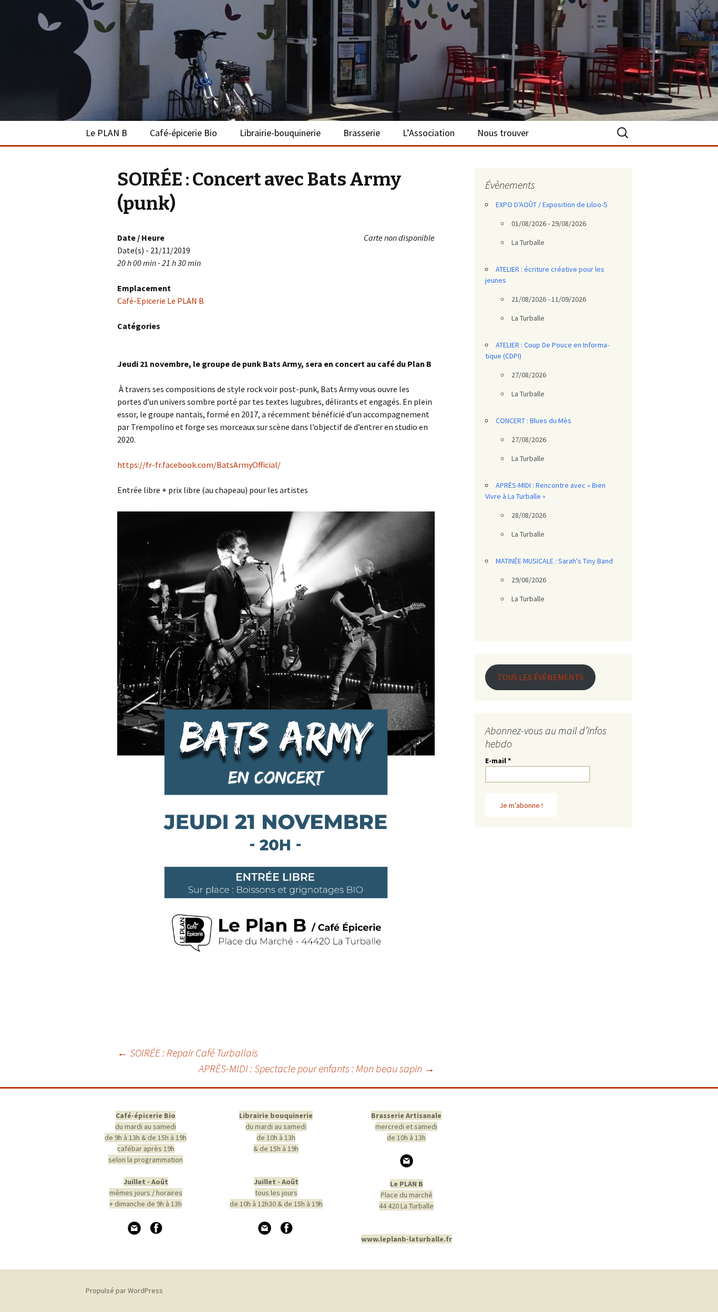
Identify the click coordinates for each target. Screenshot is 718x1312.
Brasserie (361, 133)
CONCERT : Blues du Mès (533, 420)
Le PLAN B (106, 133)
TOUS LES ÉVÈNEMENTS (540, 677)
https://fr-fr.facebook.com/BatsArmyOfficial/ (199, 464)
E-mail (498, 760)
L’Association (429, 133)
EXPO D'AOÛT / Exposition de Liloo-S (552, 204)
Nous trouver (503, 133)
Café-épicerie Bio (183, 133)
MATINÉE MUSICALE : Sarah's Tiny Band (554, 561)
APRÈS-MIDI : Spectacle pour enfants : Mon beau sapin (317, 1068)
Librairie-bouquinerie (280, 133)
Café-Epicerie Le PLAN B (160, 300)
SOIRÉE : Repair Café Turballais (187, 1052)
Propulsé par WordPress (124, 1290)
